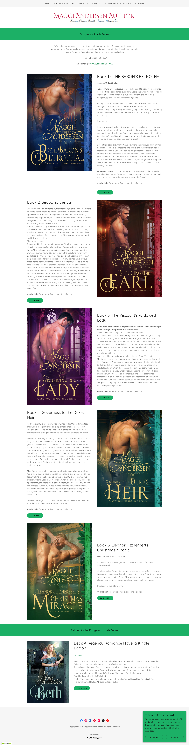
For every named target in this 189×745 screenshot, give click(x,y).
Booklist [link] (97, 3)
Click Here (105, 192)
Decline (154, 737)
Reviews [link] (139, 3)
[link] (94, 17)
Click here (35, 515)
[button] (80, 3)
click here (105, 598)
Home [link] (48, 3)
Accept (174, 737)
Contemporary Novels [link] (118, 3)
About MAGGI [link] (61, 3)
